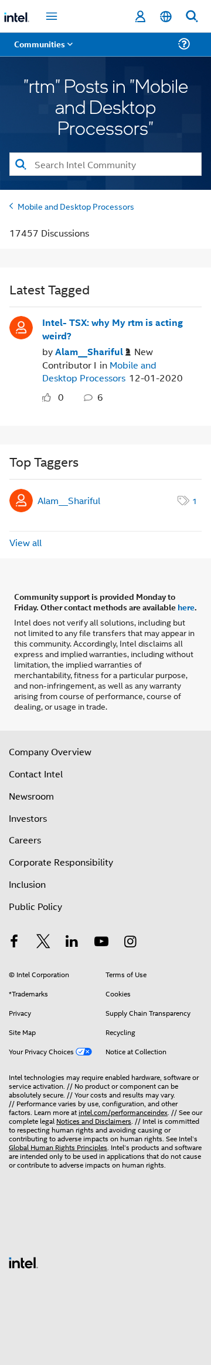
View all (25, 542)
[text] (49, 397)
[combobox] (105, 164)
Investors (28, 818)
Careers (25, 839)
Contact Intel (36, 773)
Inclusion (27, 884)
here (186, 606)
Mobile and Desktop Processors (76, 206)
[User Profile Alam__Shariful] (21, 326)
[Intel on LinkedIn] (72, 942)
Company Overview (50, 751)
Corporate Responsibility (61, 862)
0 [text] (61, 397)
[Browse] (42, 51)
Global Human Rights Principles (58, 1146)
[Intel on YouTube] (101, 942)
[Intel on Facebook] (14, 942)
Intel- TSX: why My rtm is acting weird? (112, 329)
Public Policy (35, 906)
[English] (166, 17)
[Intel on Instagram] (130, 942)
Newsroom (31, 796)
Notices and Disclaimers (93, 1120)
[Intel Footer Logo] (23, 1261)
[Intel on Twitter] (43, 942)
